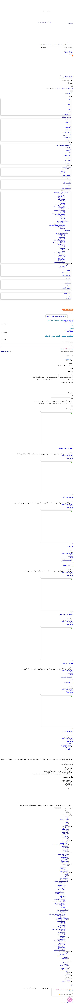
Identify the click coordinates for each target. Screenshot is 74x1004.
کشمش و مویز (67, 134)
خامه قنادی (62, 255)
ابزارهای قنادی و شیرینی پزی (61, 192)
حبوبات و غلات (67, 119)
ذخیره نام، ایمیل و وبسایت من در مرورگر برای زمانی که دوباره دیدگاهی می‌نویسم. (52, 400)
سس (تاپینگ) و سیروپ (59, 223)
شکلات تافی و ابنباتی (63, 854)
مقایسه (69, 980)
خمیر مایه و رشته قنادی (59, 257)
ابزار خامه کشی (61, 193)
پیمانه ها (63, 203)
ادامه (72, 91)
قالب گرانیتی (62, 245)
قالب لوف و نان (61, 246)
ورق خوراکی (62, 228)
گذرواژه (71, 83)
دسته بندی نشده (67, 320)
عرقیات (69, 296)
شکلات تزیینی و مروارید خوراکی (57, 225)
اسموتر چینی (70, 331)
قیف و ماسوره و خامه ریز (58, 212)
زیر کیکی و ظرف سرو (59, 206)
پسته (69, 109)
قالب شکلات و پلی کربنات (58, 242)
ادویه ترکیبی (62, 266)
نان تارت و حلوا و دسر (59, 262)
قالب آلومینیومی (61, 234)
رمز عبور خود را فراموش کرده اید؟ (65, 88)
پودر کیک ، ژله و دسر (60, 253)
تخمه (69, 104)
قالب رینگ (62, 238)
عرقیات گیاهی (64, 969)
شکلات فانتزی (64, 857)
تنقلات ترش (68, 160)
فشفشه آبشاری (64, 965)
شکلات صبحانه (67, 183)
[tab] (68, 359)
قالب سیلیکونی (61, 241)
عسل (69, 185)
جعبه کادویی (68, 283)
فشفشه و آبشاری (66, 288)
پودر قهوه (62, 170)
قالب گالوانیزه (61, 932)
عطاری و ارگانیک (63, 958)
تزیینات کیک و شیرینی (62, 221)
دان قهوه (63, 171)
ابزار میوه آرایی (61, 196)
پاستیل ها (68, 157)
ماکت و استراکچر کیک (59, 226)
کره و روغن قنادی (60, 260)
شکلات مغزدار (64, 861)
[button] (68, 456)
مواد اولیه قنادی (64, 249)
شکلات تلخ (65, 855)
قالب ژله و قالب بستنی (59, 240)
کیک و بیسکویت (67, 155)
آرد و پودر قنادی (61, 939)
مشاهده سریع (70, 458)
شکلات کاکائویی (64, 859)
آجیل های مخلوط (66, 114)
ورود (72, 85)
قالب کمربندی (61, 244)
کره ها (69, 180)
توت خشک (68, 122)
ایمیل (71, 398)
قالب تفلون (62, 237)
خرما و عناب (67, 137)
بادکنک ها (68, 280)
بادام (69, 106)
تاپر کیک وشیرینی (61, 222)
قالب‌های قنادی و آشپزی (62, 233)
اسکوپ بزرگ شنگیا (68, 323)
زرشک (69, 124)
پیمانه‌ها (63, 890)
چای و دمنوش (67, 293)
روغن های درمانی (66, 275)
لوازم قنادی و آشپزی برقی (64, 230)
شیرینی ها (68, 163)
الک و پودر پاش (61, 888)
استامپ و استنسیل (60, 197)
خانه (72, 320)
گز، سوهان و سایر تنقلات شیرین (63, 145)
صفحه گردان (62, 211)
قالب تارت (62, 235)
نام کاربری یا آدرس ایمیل (67, 80)
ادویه (66, 265)
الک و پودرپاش (61, 199)
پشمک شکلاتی (64, 862)
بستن (72, 985)
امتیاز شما (70, 382)
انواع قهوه (65, 168)
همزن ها (63, 218)
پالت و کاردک (61, 201)
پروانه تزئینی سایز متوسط (66, 448)
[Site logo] (70, 42)
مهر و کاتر (62, 217)
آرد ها (63, 251)
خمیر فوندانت (61, 256)
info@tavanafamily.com (47, 11)
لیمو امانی (68, 140)
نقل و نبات (68, 147)
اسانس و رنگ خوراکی (59, 252)
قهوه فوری (62, 172)
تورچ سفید (70, 546)
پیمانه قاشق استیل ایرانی (66, 614)
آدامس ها (68, 150)
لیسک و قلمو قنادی (60, 215)
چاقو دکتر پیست (68, 682)
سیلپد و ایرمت (61, 207)
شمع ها (69, 285)
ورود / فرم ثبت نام (66, 981)
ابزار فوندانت (62, 194)
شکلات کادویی (64, 858)
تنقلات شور (68, 152)
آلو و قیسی (68, 127)
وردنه (63, 219)
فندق (69, 99)
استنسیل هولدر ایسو (67, 497)
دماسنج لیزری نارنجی (67, 663)
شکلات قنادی (61, 259)
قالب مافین (62, 248)
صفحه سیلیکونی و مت (59, 210)
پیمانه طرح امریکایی (67, 731)
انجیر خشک (68, 129)
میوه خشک (65, 837)
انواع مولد (62, 200)
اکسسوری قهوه (67, 175)
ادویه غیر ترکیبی (61, 267)
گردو (69, 101)
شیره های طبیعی (66, 188)
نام (72, 395)
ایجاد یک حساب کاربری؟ (65, 77)
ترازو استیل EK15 (68, 565)
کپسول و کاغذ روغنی (60, 214)
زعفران (69, 270)
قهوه (66, 865)
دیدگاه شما (70, 392)
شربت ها (68, 298)
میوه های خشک (67, 132)
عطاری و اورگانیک (66, 272)
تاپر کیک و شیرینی (60, 911)
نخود (69, 111)
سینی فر (63, 208)
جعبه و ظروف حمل (60, 204)
